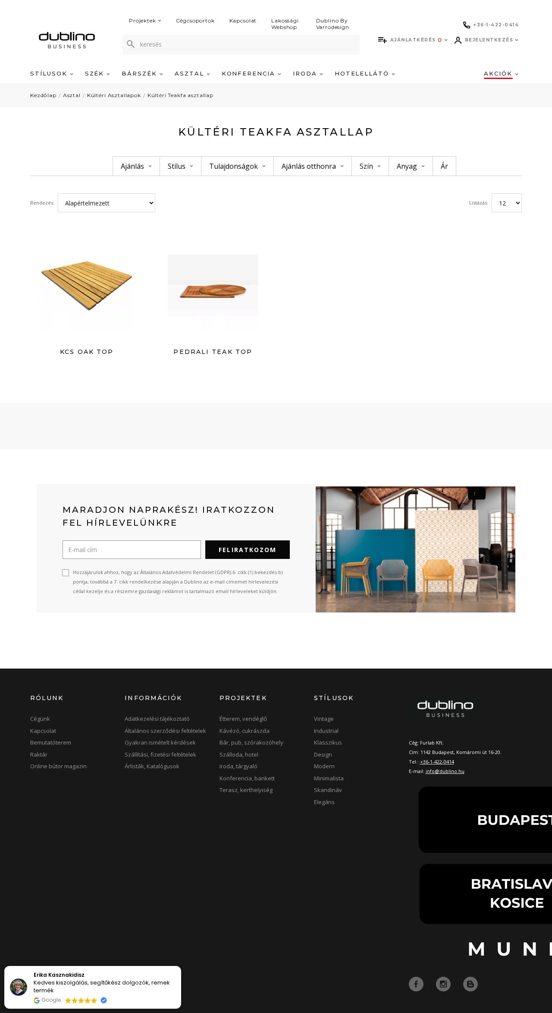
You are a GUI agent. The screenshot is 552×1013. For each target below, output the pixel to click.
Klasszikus (328, 742)
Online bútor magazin (58, 766)
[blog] (470, 983)
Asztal (191, 73)
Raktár (38, 754)
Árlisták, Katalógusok (152, 766)
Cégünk (40, 719)
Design (323, 754)
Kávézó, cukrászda (245, 731)
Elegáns (324, 802)
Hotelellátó (363, 73)
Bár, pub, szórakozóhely (251, 742)
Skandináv (328, 790)
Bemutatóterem (50, 742)
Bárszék (141, 73)
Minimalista (329, 778)
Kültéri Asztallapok (114, 95)
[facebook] (417, 983)
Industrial (326, 731)
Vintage (324, 719)
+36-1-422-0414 (437, 761)
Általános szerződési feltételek (165, 731)
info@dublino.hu (445, 771)
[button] (180, 966)
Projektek (142, 20)
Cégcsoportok (195, 20)
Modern (324, 766)
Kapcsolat (243, 20)
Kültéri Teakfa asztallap (180, 95)
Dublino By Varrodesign (332, 23)
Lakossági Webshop (285, 23)
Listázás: (478, 202)
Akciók (499, 73)
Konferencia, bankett (247, 778)
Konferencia (250, 73)
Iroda (306, 73)
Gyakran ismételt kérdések (160, 742)
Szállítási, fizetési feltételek (160, 754)
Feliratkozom (247, 550)
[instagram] (444, 983)
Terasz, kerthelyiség (246, 790)
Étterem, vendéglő (243, 719)
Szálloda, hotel (239, 754)
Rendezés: (42, 202)
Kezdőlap (43, 95)
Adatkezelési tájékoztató (157, 719)
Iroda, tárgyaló (238, 766)
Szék (96, 73)
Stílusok (50, 73)
